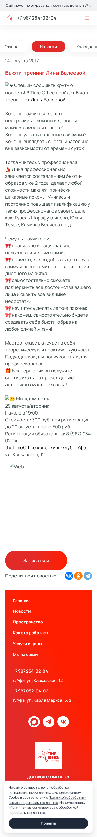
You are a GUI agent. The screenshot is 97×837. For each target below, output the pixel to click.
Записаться (36, 560)
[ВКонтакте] (69, 576)
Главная (21, 600)
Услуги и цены (27, 643)
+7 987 (36, 17)
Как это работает (31, 633)
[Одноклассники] (78, 576)
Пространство (28, 622)
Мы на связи (25, 654)
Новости (48, 46)
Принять (48, 823)
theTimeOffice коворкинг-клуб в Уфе (45, 447)
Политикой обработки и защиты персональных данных (47, 800)
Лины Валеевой (48, 99)
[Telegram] (88, 576)
